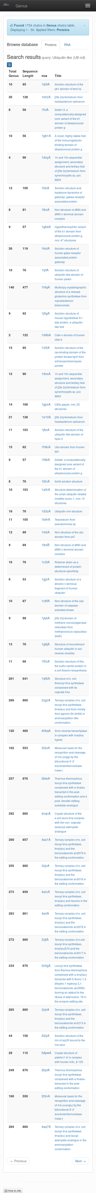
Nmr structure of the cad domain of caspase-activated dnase (69, 605)
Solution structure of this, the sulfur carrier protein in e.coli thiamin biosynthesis (71, 665)
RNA (67, 44)
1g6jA (46, 644)
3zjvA (45, 1009)
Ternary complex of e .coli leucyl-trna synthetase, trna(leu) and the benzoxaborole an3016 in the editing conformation (70, 874)
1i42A (46, 532)
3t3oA (46, 748)
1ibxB (45, 545)
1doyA (46, 157)
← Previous (18, 1161)
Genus (21, 5)
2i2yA (45, 1035)
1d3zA (46, 511)
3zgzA (46, 700)
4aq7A (46, 1126)
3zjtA (45, 939)
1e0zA (46, 97)
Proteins (50, 44)
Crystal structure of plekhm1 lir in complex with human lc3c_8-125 (69, 1057)
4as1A (46, 839)
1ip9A (46, 84)
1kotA (46, 248)
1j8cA (45, 429)
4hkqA (46, 730)
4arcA (46, 891)
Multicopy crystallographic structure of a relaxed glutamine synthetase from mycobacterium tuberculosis (71, 296)
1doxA (46, 373)
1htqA (46, 287)
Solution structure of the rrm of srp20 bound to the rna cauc (70, 1040)
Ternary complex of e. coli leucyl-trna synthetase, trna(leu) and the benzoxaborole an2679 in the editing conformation (70, 848)
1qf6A (46, 678)
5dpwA (46, 1052)
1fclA (45, 109)
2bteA (46, 778)
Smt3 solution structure (68, 481)
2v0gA (46, 965)
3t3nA (46, 1096)
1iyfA (45, 270)
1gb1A (46, 135)
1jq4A (46, 618)
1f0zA (46, 661)
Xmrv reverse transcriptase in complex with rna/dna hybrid (71, 735)
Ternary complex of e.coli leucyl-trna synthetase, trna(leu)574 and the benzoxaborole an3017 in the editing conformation (70, 948)
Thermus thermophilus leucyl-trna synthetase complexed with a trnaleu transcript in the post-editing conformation (70, 1079)
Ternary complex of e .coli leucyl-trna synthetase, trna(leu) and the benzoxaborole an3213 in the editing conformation (70, 1018)
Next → (80, 1161)
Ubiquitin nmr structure (68, 511)
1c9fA (46, 601)
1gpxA (46, 404)
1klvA (45, 188)
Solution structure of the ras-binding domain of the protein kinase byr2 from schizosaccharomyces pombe (70, 356)
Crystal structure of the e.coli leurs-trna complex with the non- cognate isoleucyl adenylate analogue (69, 822)
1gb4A (46, 226)
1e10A (46, 417)
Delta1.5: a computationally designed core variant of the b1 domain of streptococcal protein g (70, 118)
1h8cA (46, 447)
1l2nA (46, 481)
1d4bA (46, 335)
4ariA (45, 913)
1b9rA (46, 519)
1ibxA (45, 209)
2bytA (46, 1070)
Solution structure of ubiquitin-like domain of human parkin (69, 274)
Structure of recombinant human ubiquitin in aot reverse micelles (69, 648)
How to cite (14, 1190)
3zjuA (45, 865)
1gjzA (45, 579)
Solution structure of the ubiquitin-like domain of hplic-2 (69, 434)
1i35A (46, 347)
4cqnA (46, 813)
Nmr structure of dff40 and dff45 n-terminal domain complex (70, 214)
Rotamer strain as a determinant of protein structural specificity (68, 566)
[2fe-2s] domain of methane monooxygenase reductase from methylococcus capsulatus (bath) (71, 627)
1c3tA (46, 562)
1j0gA (46, 313)
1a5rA (46, 489)
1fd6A (46, 459)
